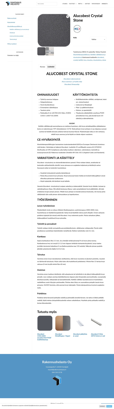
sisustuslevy (97, 60)
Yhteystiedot (96, 3)
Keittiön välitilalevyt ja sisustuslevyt (19, 29)
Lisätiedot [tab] (51, 67)
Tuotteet (72, 3)
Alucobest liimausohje (71, 84)
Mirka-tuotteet (11, 44)
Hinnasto (105, 3)
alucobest (100, 57)
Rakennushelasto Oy (13, 3)
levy (85, 60)
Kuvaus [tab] (42, 67)
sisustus (90, 60)
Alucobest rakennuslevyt (72, 79)
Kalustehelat (11, 22)
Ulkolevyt (12, 32)
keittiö (81, 60)
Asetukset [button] (102, 406)
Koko (75, 38)
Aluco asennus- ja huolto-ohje (72, 81)
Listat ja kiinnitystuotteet (16, 36)
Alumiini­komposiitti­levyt (81, 54)
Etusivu (65, 3)
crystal (75, 60)
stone (104, 60)
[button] (67, 16)
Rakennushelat (11, 18)
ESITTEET (87, 3)
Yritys (80, 3)
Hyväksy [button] (109, 406)
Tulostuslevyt (13, 39)
